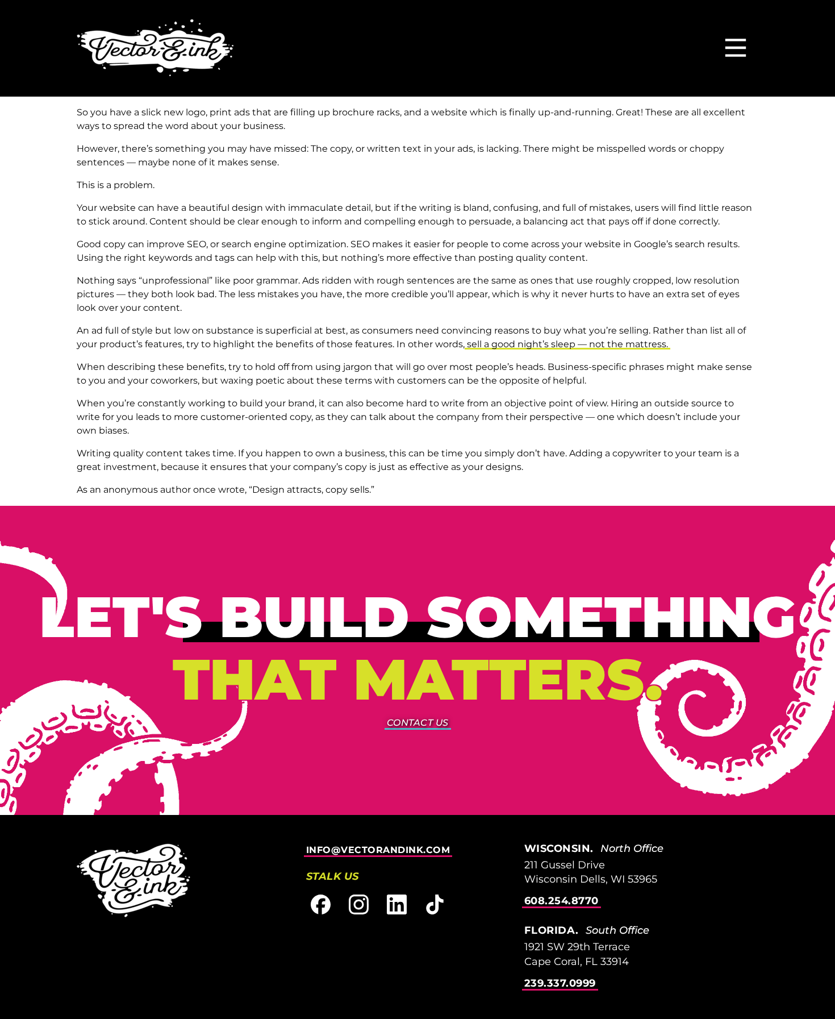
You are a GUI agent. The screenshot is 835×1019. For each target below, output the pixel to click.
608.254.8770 (561, 901)
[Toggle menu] (735, 48)
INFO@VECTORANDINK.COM (378, 850)
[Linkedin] (396, 904)
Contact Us (418, 722)
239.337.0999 (560, 983)
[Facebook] (320, 904)
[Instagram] (358, 904)
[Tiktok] (434, 904)
